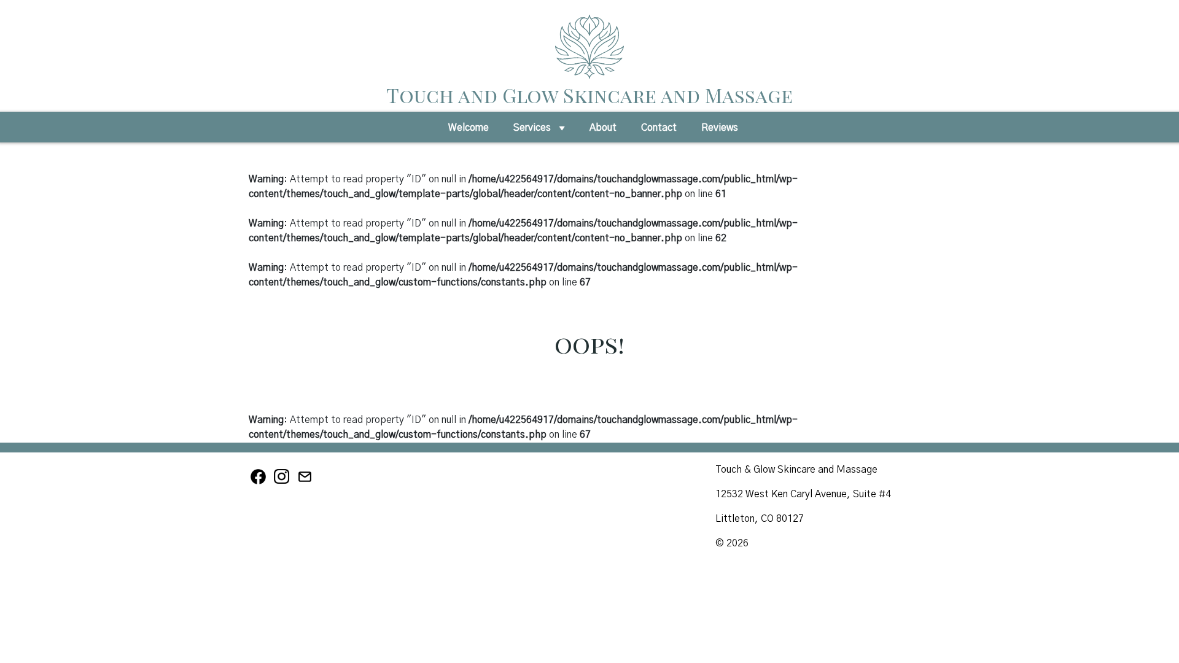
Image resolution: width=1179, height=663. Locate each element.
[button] (562, 131)
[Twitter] (305, 482)
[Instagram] (283, 482)
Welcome (468, 128)
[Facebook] (260, 482)
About (603, 128)
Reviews (719, 128)
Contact (659, 128)
